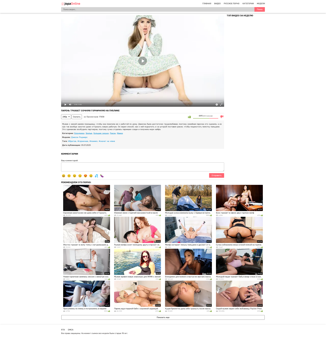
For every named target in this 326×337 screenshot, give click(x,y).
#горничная (82, 141)
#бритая (72, 141)
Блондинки (79, 133)
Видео (217, 3)
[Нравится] (189, 116)
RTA (63, 330)
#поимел (93, 141)
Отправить (217, 175)
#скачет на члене (107, 141)
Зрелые (89, 133)
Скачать (76, 117)
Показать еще (163, 317)
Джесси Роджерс (79, 137)
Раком (113, 133)
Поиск (260, 9)
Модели (261, 3)
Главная (206, 3)
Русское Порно (231, 3)
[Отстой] (222, 116)
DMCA (70, 330)
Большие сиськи (101, 133)
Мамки (120, 133)
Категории (248, 3)
